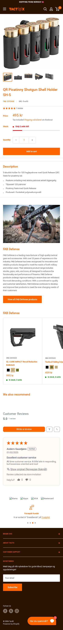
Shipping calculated (33, 120)
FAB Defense (8, 101)
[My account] (51, 9)
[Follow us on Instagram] (17, 611)
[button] (9, 108)
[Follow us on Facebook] (5, 611)
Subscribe (12, 587)
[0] (57, 9)
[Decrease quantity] (16, 140)
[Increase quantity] (32, 140)
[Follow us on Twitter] (11, 611)
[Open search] (45, 9)
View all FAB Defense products (22, 299)
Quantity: (7, 140)
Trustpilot (45, 517)
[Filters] (49, 429)
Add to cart (31, 151)
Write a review (24, 429)
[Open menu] (4, 9)
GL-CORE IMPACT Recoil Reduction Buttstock (21, 363)
